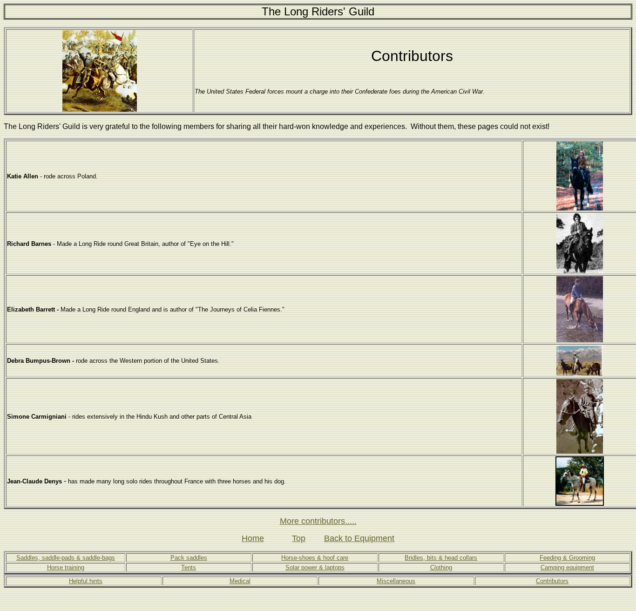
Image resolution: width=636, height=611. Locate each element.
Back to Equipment (359, 538)
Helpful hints (85, 580)
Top (298, 538)
